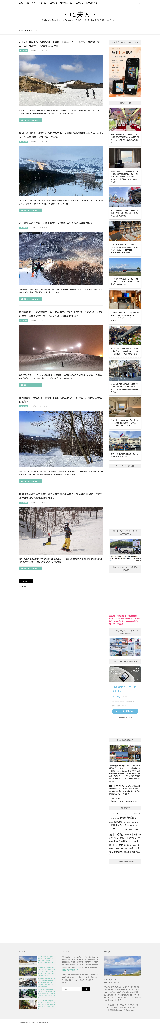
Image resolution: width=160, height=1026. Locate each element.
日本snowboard (121, 830)
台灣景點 (118, 822)
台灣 (123, 818)
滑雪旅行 (117, 848)
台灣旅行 (132, 818)
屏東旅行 (123, 825)
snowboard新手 (132, 814)
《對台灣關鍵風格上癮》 (117, 766)
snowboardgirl (122, 814)
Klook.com (23, 587)
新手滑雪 (129, 825)
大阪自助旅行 (136, 822)
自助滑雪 (116, 851)
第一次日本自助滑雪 (126, 848)
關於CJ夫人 (30, 3)
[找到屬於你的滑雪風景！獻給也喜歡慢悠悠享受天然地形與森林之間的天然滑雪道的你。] (61, 439)
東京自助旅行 (133, 845)
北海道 (111, 818)
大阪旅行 (128, 822)
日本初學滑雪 (129, 830)
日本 (112, 829)
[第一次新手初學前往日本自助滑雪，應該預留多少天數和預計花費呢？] (61, 258)
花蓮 (121, 852)
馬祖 (133, 852)
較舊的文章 (26, 581)
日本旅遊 (126, 835)
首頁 (21, 3)
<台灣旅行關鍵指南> (118, 773)
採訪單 (129, 791)
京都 (139, 814)
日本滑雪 (133, 834)
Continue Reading (34, 120)
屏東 (117, 825)
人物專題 (42, 3)
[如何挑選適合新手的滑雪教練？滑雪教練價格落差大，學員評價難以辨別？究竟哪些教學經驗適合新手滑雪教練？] (61, 531)
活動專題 (79, 3)
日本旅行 (118, 834)
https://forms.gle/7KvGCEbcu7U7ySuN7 (125, 801)
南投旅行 (117, 818)
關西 (130, 852)
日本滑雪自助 (130, 838)
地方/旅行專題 (66, 3)
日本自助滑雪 (91, 3)
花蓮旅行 (126, 852)
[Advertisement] (125, 898)
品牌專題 (53, 3)
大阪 (123, 822)
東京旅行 (127, 845)
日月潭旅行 (136, 825)
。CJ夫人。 (80, 14)
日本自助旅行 (120, 841)
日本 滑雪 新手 (121, 838)
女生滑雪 (112, 825)
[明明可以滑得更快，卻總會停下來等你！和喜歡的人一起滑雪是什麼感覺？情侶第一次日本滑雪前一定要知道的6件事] (61, 80)
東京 (121, 844)
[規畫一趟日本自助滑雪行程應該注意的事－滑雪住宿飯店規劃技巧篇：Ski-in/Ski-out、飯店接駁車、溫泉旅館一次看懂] (61, 171)
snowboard (113, 814)
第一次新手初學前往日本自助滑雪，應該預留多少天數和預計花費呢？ (56, 223)
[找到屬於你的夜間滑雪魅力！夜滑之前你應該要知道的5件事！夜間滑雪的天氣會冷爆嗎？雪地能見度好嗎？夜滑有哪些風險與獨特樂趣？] (61, 348)
